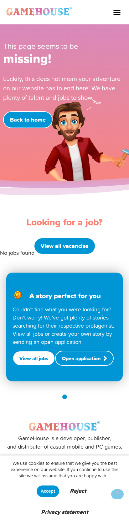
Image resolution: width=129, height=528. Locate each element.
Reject (78, 490)
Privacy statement (64, 512)
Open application (81, 358)
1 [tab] (64, 397)
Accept (48, 491)
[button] (117, 12)
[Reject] (117, 494)
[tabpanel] (64, 327)
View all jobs (33, 358)
